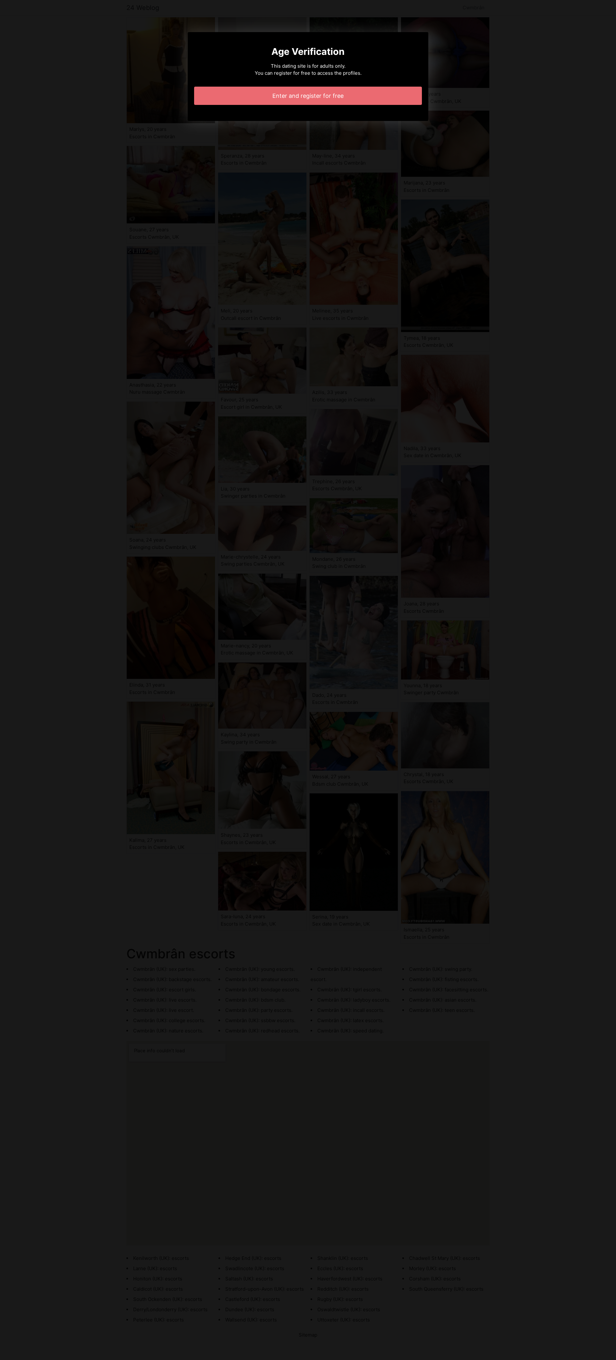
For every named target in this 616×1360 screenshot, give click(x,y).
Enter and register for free (308, 95)
